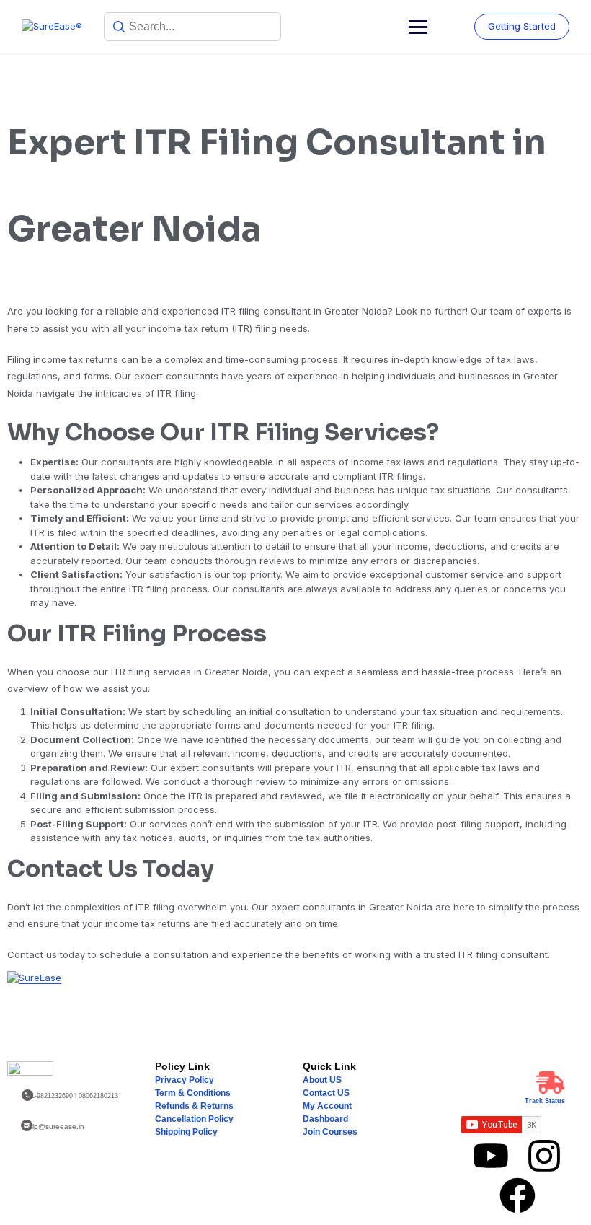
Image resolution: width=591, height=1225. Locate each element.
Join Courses (330, 1132)
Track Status (545, 1101)
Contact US (326, 1093)
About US (322, 1080)
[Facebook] (517, 1195)
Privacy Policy (184, 1080)
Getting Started (522, 26)
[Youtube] (491, 1156)
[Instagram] (544, 1156)
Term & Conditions (193, 1093)
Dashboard (325, 1119)
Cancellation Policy (194, 1119)
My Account (327, 1106)
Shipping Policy (186, 1132)
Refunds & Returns (194, 1106)
